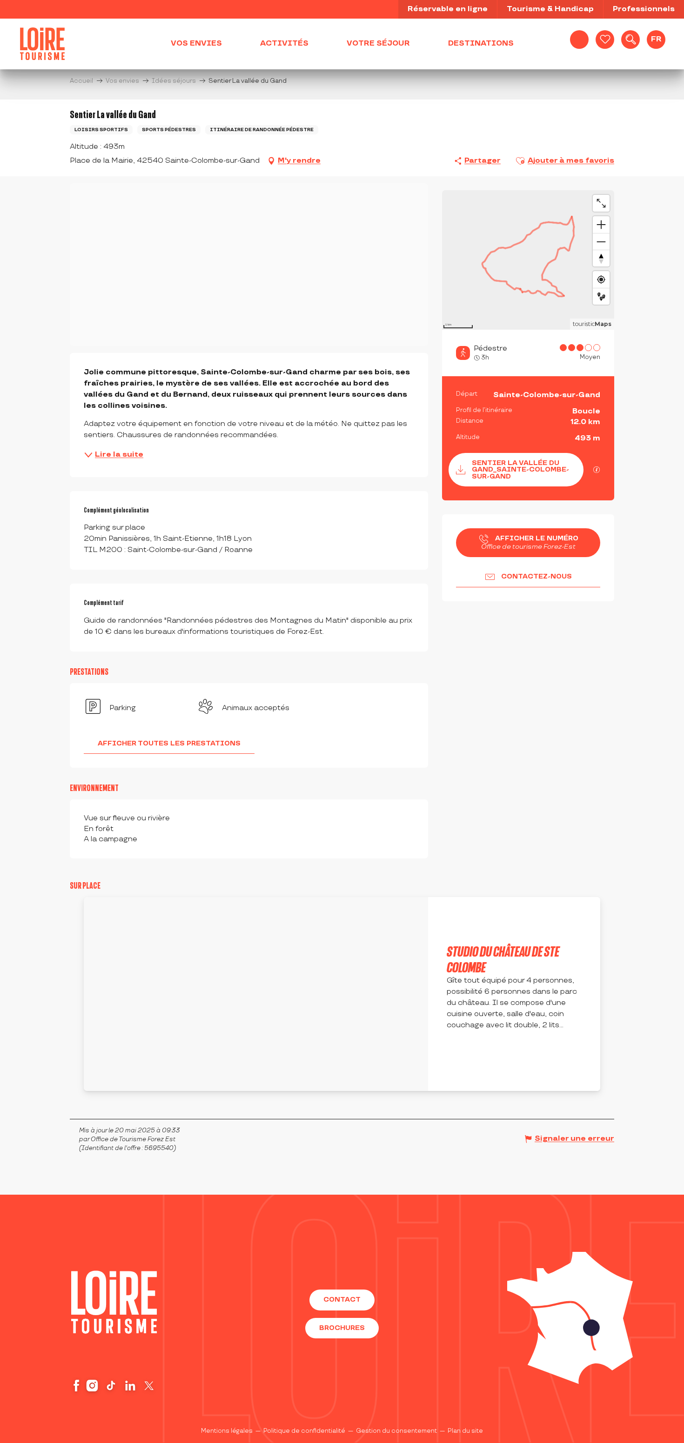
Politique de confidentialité (304, 1436)
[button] (630, 39)
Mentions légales (227, 1436)
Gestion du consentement (396, 1436)
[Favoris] (605, 39)
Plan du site (465, 1436)
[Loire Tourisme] (42, 43)
